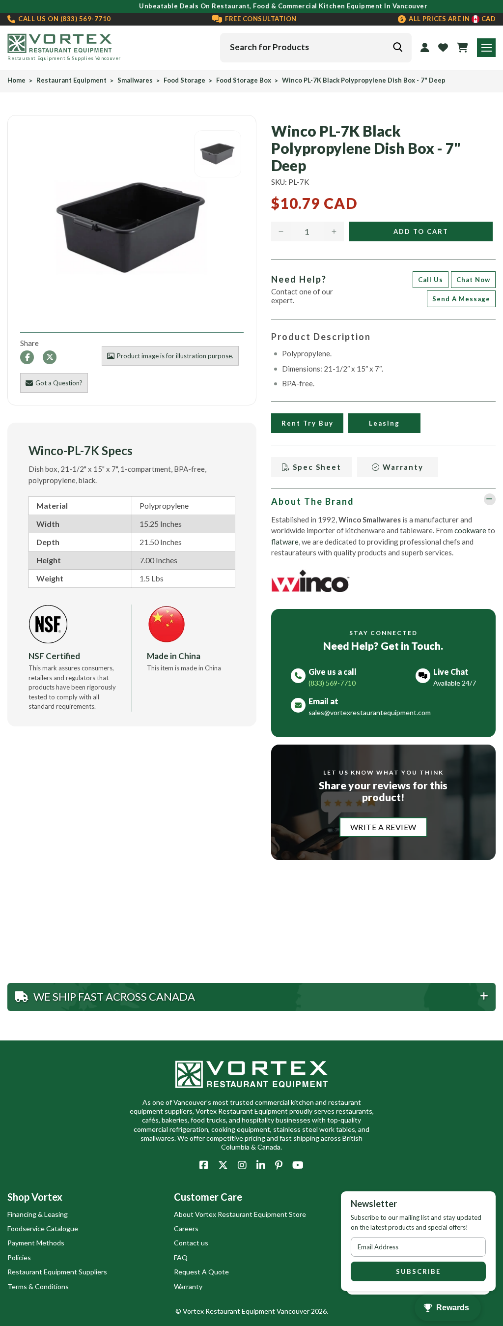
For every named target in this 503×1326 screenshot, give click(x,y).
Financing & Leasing (37, 1214)
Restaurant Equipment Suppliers (57, 1272)
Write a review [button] (383, 827)
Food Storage (184, 80)
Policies (19, 1257)
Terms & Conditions (38, 1286)
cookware (470, 530)
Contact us (191, 1243)
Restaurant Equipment (71, 80)
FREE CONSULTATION (260, 19)
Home (16, 80)
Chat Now (473, 280)
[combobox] (316, 47)
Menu (486, 47)
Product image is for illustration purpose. (175, 356)
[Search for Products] (397, 47)
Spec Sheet (315, 466)
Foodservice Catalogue (42, 1228)
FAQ (181, 1257)
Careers (186, 1228)
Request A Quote (201, 1272)
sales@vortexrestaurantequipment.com (369, 712)
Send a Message (461, 299)
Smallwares (135, 80)
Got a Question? (59, 383)
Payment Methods (35, 1243)
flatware (285, 541)
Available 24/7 (454, 683)
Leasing (384, 423)
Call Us (430, 280)
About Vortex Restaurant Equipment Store (240, 1214)
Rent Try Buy (307, 423)
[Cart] (462, 48)
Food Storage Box (243, 80)
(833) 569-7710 (64, 19)
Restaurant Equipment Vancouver (257, 1311)
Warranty (401, 466)
